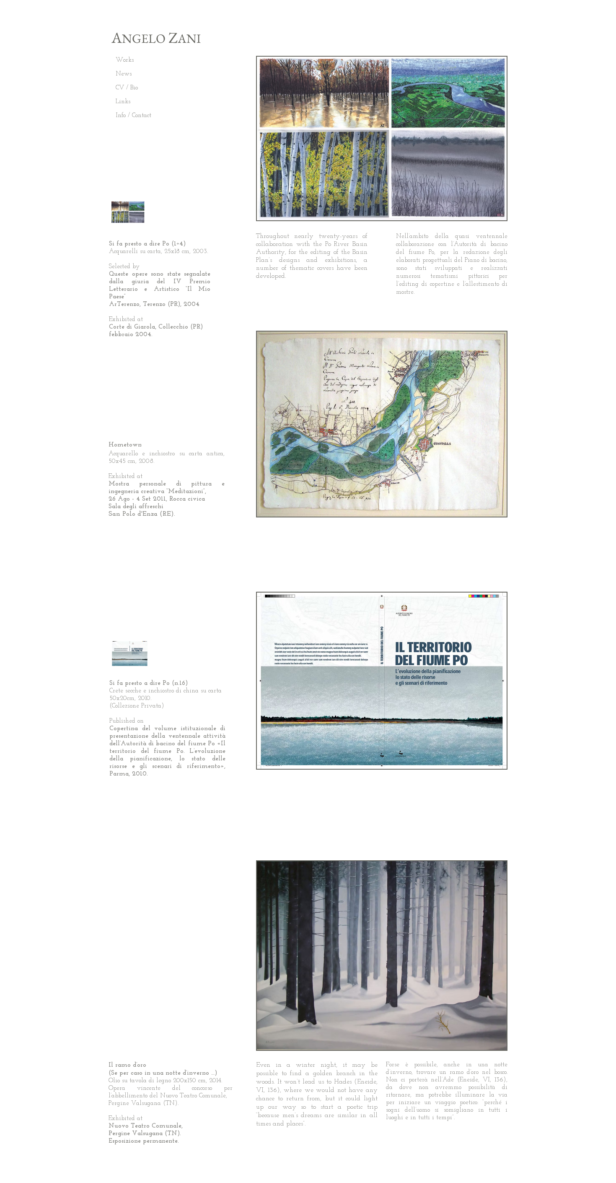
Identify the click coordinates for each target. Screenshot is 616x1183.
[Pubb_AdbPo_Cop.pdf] (129, 654)
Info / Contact (133, 115)
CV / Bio (127, 88)
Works (125, 60)
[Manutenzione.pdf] (128, 213)
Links (123, 102)
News (124, 74)
